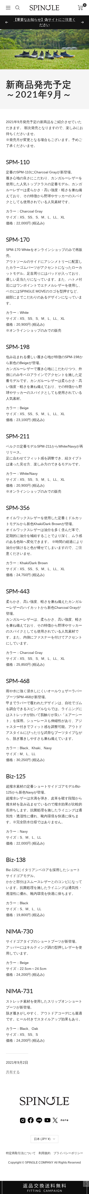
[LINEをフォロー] (39, 1114)
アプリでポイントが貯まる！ (44, 20)
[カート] (80, 7)
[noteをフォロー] (64, 1114)
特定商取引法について (21, 1148)
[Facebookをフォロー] (31, 1115)
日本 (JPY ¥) (42, 1134)
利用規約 (44, 1148)
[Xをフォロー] (55, 1115)
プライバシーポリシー (68, 1148)
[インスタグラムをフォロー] (22, 1115)
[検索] (17, 7)
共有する (13, 1067)
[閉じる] (86, 1184)
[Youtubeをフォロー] (47, 1115)
